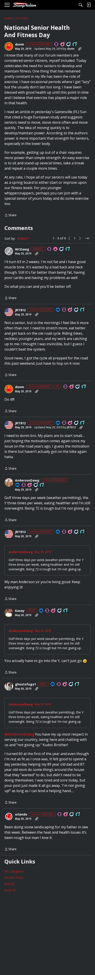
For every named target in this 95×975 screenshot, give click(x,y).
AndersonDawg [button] (27, 480)
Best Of (9, 890)
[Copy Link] (79, 49)
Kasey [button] (20, 611)
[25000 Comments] (59, 611)
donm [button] (19, 44)
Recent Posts (13, 877)
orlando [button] (21, 814)
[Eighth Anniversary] (29, 485)
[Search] (81, 5)
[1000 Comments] (36, 485)
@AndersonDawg (19, 734)
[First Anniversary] (55, 249)
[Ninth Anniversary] (65, 684)
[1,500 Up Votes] (78, 814)
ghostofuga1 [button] (25, 684)
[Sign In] (89, 5)
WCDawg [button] (22, 249)
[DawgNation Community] (24, 5)
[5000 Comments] (68, 44)
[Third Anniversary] (70, 310)
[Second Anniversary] (62, 44)
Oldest (22, 238)
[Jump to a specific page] (87, 238)
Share (10, 215)
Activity (9, 884)
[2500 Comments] (76, 310)
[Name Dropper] (56, 44)
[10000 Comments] (61, 249)
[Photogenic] (58, 310)
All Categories (14, 871)
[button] (8, 46)
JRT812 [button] (20, 310)
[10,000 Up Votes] (75, 44)
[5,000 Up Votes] (82, 310)
